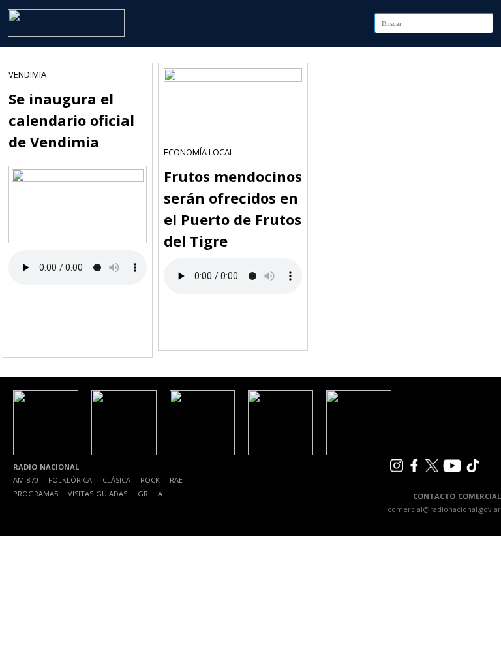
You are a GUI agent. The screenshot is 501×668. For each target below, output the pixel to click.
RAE (176, 480)
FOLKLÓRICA (70, 480)
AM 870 (25, 480)
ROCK (150, 480)
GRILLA (150, 493)
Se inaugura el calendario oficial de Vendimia (71, 120)
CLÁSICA (116, 480)
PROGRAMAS (35, 493)
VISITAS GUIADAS (97, 493)
